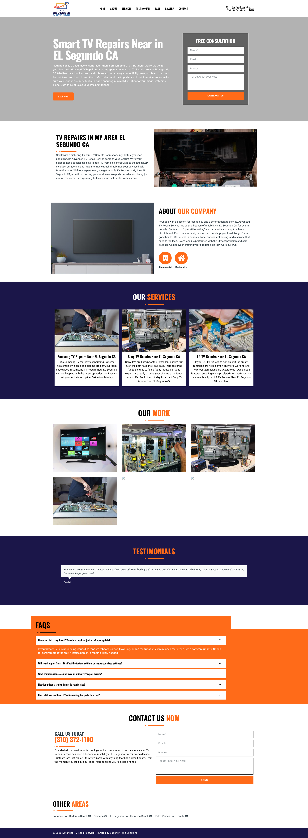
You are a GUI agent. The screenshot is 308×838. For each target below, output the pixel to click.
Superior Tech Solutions (123, 833)
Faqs (157, 8)
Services (126, 8)
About (113, 8)
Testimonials (143, 8)
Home (102, 8)
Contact (183, 8)
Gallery (169, 8)
